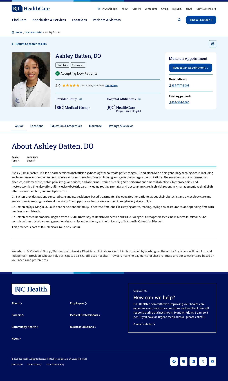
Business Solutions (82, 327)
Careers (136, 8)
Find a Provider (200, 20)
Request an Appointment (189, 67)
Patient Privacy (35, 364)
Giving (164, 8)
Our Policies (17, 364)
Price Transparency (55, 364)
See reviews (111, 85)
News (189, 8)
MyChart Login (109, 8)
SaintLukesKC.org (206, 8)
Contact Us (151, 8)
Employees (77, 303)
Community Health (24, 327)
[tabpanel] (114, 186)
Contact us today (143, 324)
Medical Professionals (84, 315)
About (125, 8)
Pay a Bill (176, 8)
